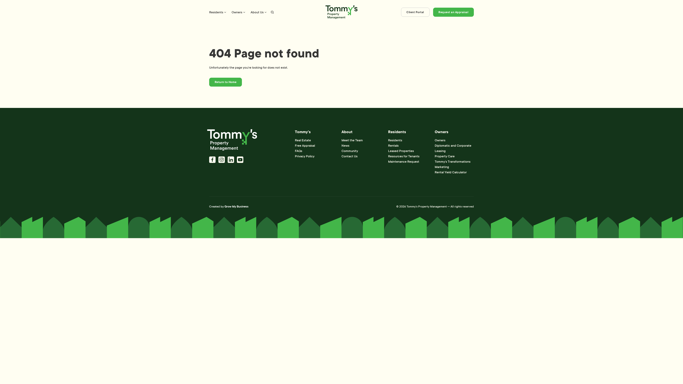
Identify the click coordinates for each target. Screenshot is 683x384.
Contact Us (350, 156)
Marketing (442, 167)
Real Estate (303, 140)
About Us (257, 12)
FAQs (298, 151)
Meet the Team (352, 140)
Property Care (445, 156)
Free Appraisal (305, 146)
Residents (216, 12)
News (345, 146)
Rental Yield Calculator (451, 172)
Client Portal (415, 12)
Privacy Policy (304, 156)
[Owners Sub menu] (244, 12)
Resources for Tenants (403, 156)
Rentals (393, 146)
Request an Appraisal (453, 12)
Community (350, 151)
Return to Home (226, 82)
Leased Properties (401, 151)
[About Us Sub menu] (265, 12)
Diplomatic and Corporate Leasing (453, 148)
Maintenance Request (403, 162)
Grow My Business (236, 206)
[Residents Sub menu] (225, 12)
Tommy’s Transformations (452, 162)
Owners (237, 12)
